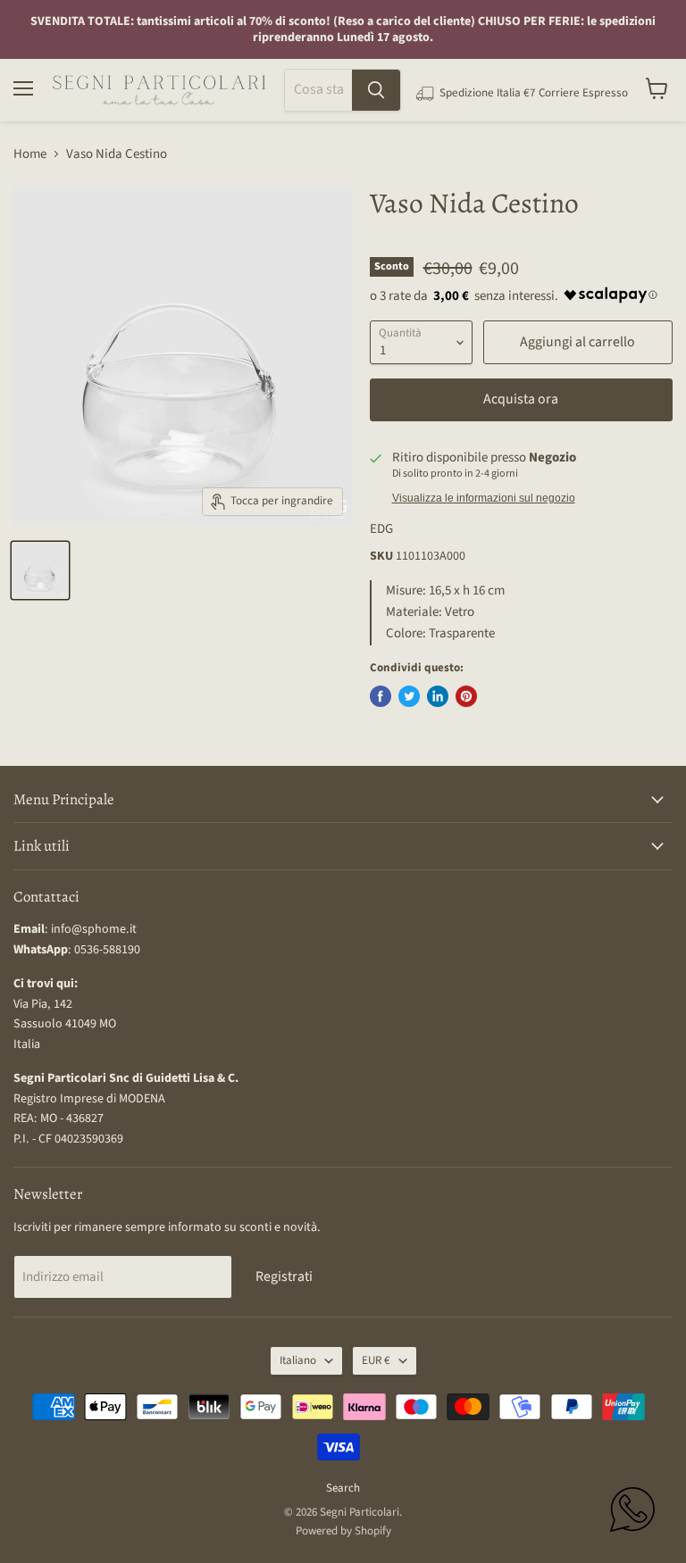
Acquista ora (520, 399)
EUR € (376, 1360)
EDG (381, 529)
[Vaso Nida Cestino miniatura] (40, 570)
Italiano (298, 1360)
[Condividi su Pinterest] (466, 696)
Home (29, 154)
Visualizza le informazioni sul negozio (483, 498)
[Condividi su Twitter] (409, 696)
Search (343, 1488)
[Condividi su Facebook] (380, 696)
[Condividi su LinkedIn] (437, 696)
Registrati (284, 1276)
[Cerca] (376, 90)
